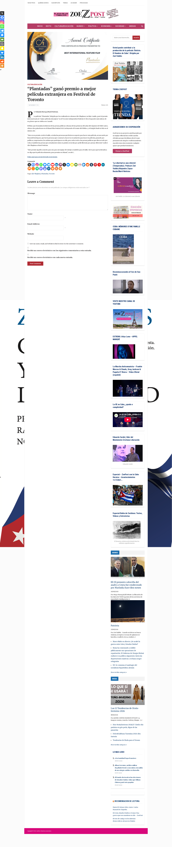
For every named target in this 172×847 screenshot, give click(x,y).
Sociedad (119, 26)
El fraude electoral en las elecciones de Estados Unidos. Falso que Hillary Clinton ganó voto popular (128, 779)
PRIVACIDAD (84, 3)
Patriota (115, 625)
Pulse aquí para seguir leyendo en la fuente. (42, 157)
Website (30, 234)
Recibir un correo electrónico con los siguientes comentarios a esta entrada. (59, 250)
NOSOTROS (31, 3)
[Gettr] (99, 164)
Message (31, 193)
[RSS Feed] (56, 168)
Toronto (52, 174)
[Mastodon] (41, 168)
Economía (105, 26)
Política (92, 26)
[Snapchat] (72, 164)
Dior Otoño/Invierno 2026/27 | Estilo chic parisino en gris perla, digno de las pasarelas (127, 727)
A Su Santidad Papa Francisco (125, 758)
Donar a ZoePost (122, 151)
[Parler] (60, 164)
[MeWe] (103, 164)
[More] (60, 168)
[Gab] (37, 168)
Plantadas (44, 174)
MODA (114, 679)
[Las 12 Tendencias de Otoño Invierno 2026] (128, 695)
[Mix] (29, 168)
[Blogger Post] (2, 44)
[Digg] (48, 168)
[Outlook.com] (83, 164)
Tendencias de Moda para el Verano (126, 740)
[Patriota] (128, 612)
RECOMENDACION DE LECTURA (127, 801)
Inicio (40, 26)
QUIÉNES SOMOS (43, 3)
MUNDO (115, 553)
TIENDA (65, 3)
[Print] (52, 168)
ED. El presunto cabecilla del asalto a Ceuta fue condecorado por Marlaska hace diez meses (126, 585)
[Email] (76, 164)
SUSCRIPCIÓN (55, 3)
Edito (48, 26)
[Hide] (1, 70)
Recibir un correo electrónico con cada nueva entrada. (50, 257)
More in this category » (119, 672)
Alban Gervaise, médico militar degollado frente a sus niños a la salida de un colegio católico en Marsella (129, 767)
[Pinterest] (95, 164)
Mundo (80, 26)
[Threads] (64, 164)
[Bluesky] (68, 164)
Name (29, 214)
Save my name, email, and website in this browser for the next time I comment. (57, 244)
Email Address (33, 224)
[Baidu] (45, 168)
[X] (29, 164)
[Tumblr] (91, 164)
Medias (132, 26)
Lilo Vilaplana (36, 174)
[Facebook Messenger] (45, 164)
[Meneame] (33, 168)
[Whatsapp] (41, 164)
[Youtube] (52, 164)
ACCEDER (74, 3)
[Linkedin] (56, 164)
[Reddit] (87, 164)
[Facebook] (33, 164)
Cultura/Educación (64, 26)
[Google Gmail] (80, 164)
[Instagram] (37, 164)
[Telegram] (48, 164)
